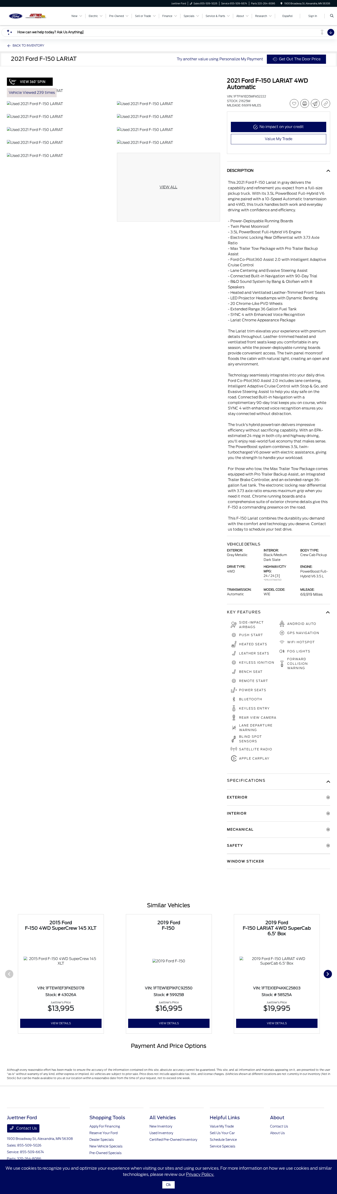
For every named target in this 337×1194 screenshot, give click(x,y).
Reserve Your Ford (103, 1133)
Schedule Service (223, 1139)
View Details (61, 1023)
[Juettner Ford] (27, 16)
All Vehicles (162, 1117)
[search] (332, 16)
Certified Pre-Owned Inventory (173, 1139)
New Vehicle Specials (105, 1146)
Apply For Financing (104, 1126)
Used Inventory (161, 1133)
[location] (281, 3)
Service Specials (222, 1146)
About (277, 1117)
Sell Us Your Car (222, 1133)
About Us (277, 1133)
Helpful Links (225, 1117)
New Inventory (160, 1126)
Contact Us (26, 1128)
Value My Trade (222, 1126)
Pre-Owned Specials (105, 1153)
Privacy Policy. (200, 1174)
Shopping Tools (107, 1117)
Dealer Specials (101, 1139)
